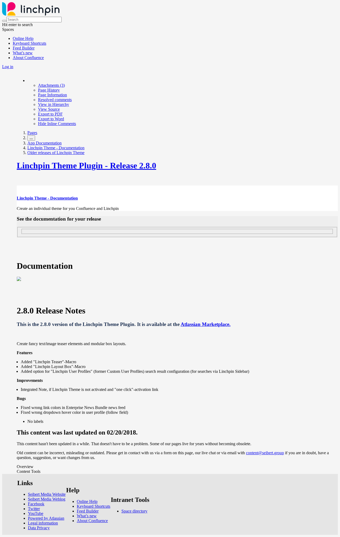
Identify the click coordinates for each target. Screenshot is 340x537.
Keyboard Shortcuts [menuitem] (29, 43)
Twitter (34, 508)
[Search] (4, 21)
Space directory (134, 511)
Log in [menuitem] (7, 66)
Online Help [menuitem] (23, 38)
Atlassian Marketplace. (206, 324)
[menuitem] (51, 85)
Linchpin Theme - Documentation (55, 148)
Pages (32, 132)
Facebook (36, 504)
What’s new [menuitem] (23, 53)
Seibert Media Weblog (46, 499)
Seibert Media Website (47, 494)
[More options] (27, 80)
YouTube (35, 513)
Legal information (43, 523)
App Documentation (44, 143)
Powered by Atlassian (46, 518)
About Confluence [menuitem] (28, 57)
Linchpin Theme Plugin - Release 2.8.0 (86, 165)
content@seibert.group (265, 453)
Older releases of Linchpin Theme (55, 152)
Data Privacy (39, 528)
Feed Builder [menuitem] (24, 48)
